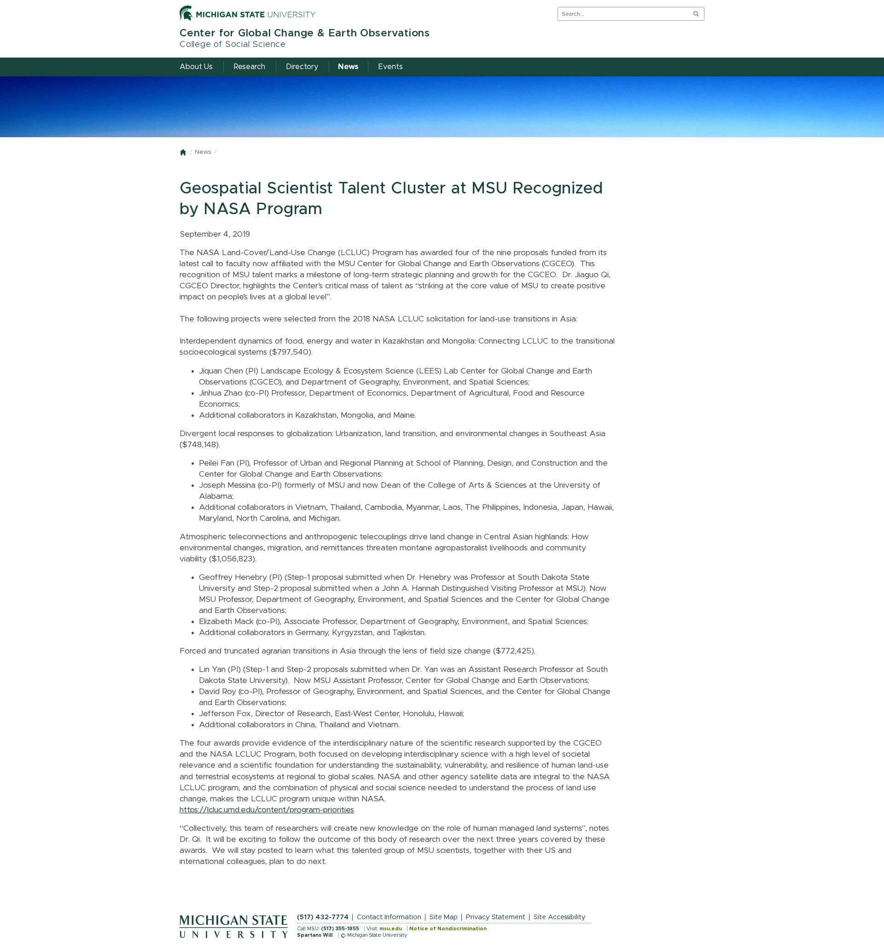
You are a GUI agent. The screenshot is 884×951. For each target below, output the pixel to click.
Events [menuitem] (390, 66)
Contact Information (389, 917)
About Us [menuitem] (196, 66)
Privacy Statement (495, 917)
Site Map (444, 917)
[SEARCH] (696, 13)
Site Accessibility (560, 917)
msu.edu (390, 928)
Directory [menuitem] (302, 66)
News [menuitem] (348, 66)
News (203, 152)
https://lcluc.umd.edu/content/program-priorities (267, 810)
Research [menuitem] (249, 66)
